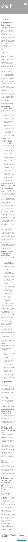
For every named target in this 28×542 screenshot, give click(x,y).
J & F (6, 5)
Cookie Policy (4, 536)
